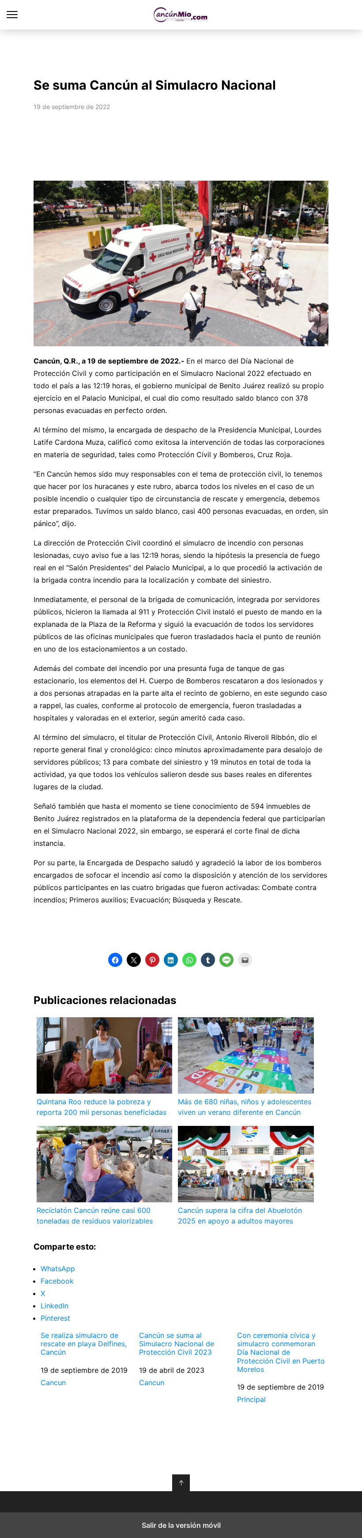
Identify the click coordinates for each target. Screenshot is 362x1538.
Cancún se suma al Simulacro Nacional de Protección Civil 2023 (176, 1343)
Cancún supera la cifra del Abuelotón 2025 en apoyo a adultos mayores (240, 1215)
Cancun (53, 1382)
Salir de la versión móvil (181, 1525)
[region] (181, 51)
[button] (115, 960)
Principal (251, 1399)
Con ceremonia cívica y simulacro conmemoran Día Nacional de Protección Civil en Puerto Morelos (281, 1352)
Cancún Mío (181, 15)
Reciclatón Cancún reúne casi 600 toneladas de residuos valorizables (95, 1215)
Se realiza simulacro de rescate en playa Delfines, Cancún (84, 1343)
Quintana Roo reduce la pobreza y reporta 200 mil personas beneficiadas (101, 1107)
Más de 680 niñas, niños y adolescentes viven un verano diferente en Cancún (244, 1107)
